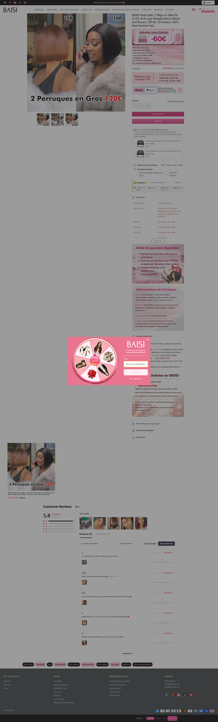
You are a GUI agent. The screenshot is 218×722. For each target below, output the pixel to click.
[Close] (147, 339)
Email (126, 359)
